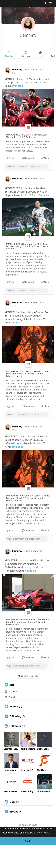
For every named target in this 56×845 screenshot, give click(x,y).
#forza (39, 567)
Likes (12, 802)
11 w (14, 554)
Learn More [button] (43, 832)
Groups (13, 811)
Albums (14, 706)
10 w (14, 182)
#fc (41, 82)
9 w (13, 73)
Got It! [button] (28, 841)
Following (15, 716)
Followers (15, 726)
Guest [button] (49, 2)
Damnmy (28, 35)
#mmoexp (17, 85)
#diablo (37, 319)
